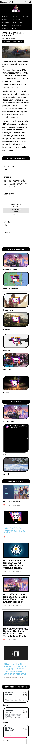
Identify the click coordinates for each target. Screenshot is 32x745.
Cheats (6, 393)
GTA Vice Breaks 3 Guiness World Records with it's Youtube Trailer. (14, 564)
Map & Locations (10, 289)
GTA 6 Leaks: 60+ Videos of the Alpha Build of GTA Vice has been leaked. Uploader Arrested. (15, 669)
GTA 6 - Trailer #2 (13, 501)
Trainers (6, 740)
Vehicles (7, 38)
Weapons (7, 350)
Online (5, 723)
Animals (6, 329)
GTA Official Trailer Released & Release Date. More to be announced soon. (15, 598)
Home (3, 38)
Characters (8, 310)
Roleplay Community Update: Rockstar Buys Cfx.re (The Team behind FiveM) (15, 632)
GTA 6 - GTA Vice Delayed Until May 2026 (14, 531)
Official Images (8, 421)
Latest (5, 705)
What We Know (10, 270)
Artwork (6, 474)
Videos (5, 455)
